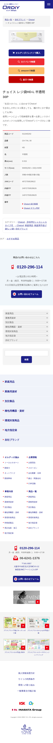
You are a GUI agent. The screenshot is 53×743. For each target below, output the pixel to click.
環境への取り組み (26, 685)
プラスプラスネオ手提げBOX (15, 652)
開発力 (7, 468)
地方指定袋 (11, 430)
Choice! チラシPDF (32, 208)
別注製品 (10, 401)
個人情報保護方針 (26, 673)
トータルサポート (12, 463)
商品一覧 (33, 491)
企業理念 (32, 463)
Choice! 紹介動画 (31, 204)
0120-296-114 (29, 267)
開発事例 (8, 478)
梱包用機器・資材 (14, 410)
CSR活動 (32, 483)
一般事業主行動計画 (26, 691)
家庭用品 (29, 225)
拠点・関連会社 (34, 478)
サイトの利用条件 (26, 679)
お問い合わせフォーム (28, 294)
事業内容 (9, 491)
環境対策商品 (12, 420)
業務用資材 (11, 391)
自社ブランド (21, 229)
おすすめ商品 (13, 238)
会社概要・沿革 (34, 473)
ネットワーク (10, 473)
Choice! (21, 222)
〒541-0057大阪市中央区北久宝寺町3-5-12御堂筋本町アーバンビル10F (26, 566)
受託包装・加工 (11, 528)
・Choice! (19, 225)
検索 (26, 359)
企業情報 (33, 457)
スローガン (32, 468)
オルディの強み (12, 457)
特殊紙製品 (9, 523)
